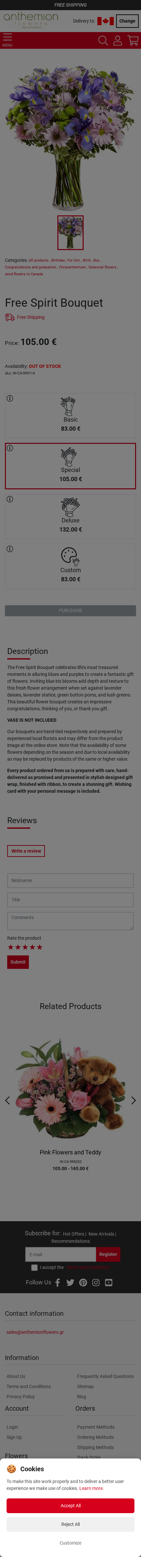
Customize (70, 1543)
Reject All (70, 1524)
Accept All (71, 1505)
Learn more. (91, 1488)
